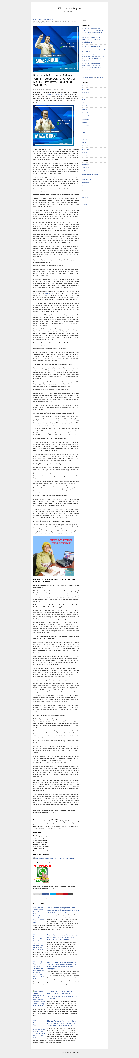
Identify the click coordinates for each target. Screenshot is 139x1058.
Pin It (66, 894)
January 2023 (85, 92)
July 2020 (84, 132)
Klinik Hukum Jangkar (69, 8)
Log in (83, 194)
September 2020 (86, 129)
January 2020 (85, 152)
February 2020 (85, 149)
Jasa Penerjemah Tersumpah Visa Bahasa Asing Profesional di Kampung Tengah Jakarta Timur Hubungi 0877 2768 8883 (63, 910)
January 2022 (85, 95)
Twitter (53, 894)
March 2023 (85, 85)
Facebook (46, 894)
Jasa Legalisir (85, 164)
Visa (83, 186)
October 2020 (85, 125)
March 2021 (85, 112)
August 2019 (85, 155)
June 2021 (84, 102)
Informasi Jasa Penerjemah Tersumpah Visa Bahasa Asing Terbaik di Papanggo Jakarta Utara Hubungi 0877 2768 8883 (62, 937)
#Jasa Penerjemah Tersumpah (48, 898)
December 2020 (86, 119)
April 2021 (84, 109)
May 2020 (84, 139)
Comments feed (86, 201)
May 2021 (84, 105)
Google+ (60, 894)
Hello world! (100, 77)
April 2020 (84, 142)
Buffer (70, 894)
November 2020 (86, 122)
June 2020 (84, 135)
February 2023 (85, 89)
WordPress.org (85, 204)
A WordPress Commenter (88, 77)
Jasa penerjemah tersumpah (55, 94)
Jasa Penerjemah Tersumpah (42, 89)
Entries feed (85, 197)
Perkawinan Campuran (87, 179)
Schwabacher (49, 293)
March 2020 (85, 145)
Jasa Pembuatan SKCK (88, 167)
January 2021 (85, 115)
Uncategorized (85, 182)
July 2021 (84, 99)
